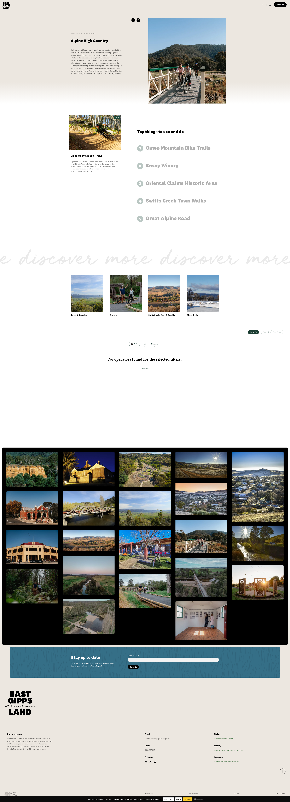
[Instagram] (146, 762)
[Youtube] (155, 762)
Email (133, 656)
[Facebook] (150, 762)
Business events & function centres (226, 762)
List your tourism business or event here (228, 750)
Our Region (79, 33)
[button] (133, 20)
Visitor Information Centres (223, 739)
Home (72, 33)
